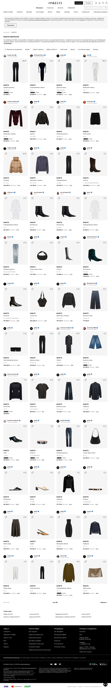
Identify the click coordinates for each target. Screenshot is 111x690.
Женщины (39, 8)
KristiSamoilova (39, 55)
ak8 (88, 55)
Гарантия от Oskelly (9, 634)
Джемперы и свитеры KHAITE (65, 617)
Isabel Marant (60, 657)
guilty (62, 55)
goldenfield (64, 420)
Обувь (58, 12)
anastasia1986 (91, 328)
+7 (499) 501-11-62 (84, 644)
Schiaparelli (75, 657)
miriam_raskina (12, 101)
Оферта (80, 686)
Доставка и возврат (35, 641)
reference (10, 192)
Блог (4, 641)
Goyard (54, 657)
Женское (6, 32)
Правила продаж (72, 686)
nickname (90, 101)
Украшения (85, 12)
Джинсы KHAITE (34, 617)
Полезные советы (34, 647)
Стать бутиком (58, 644)
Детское (60, 8)
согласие (82, 20)
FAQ (80, 634)
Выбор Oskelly (8, 12)
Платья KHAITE (86, 617)
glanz (88, 192)
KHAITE (6, 85)
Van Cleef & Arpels (25, 657)
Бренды (29, 12)
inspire (62, 237)
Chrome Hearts (35, 657)
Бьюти (50, 12)
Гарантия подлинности (36, 634)
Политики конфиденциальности (39, 20)
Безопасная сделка (35, 637)
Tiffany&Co (43, 657)
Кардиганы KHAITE (62, 614)
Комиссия (57, 641)
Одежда (67, 12)
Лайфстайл (71, 8)
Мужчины (50, 8)
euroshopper (38, 192)
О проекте (6, 631)
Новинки (20, 12)
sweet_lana (11, 55)
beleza (9, 237)
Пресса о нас (7, 637)
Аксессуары (40, 12)
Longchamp (82, 657)
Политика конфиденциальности (92, 686)
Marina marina (12, 374)
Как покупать (33, 631)
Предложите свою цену (36, 644)
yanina (62, 556)
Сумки (76, 12)
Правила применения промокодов (39, 650)
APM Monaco (67, 657)
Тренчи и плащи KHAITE (11, 617)
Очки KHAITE (86, 614)
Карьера (6, 647)
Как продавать (58, 631)
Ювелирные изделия (100, 12)
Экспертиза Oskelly (60, 634)
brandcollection (92, 237)
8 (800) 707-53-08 (85, 639)
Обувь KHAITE (8, 614)
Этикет (5, 644)
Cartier (49, 657)
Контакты (82, 631)
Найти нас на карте (85, 652)
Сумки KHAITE (34, 614)
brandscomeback (66, 328)
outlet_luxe (10, 148)
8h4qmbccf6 (91, 283)
